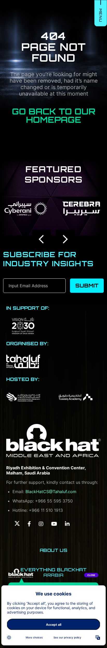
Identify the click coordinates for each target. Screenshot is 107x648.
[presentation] (41, 239)
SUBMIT (86, 285)
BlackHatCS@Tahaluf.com (50, 491)
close (91, 575)
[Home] (53, 440)
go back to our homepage (53, 115)
